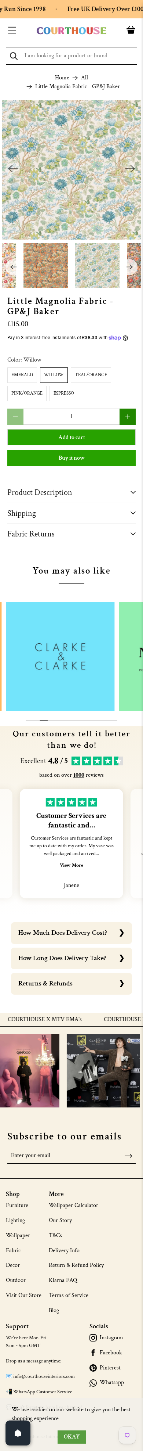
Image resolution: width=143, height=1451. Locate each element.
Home (62, 78)
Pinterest (110, 1368)
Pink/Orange (27, 393)
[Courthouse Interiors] (71, 31)
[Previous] (13, 169)
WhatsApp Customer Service (42, 1392)
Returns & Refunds (45, 983)
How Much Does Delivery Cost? (62, 932)
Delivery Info (64, 1250)
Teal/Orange (91, 375)
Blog (54, 1310)
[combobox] (71, 56)
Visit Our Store (23, 1295)
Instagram (111, 1338)
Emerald (22, 375)
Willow (54, 375)
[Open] (18, 1433)
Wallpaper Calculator (73, 1205)
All (84, 78)
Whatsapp (112, 1382)
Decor (13, 1265)
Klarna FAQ (63, 1280)
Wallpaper (18, 1235)
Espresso (64, 393)
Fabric (13, 1250)
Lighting (15, 1220)
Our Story (60, 1220)
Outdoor (16, 1280)
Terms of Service (68, 1295)
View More (71, 865)
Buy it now (72, 458)
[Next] (130, 169)
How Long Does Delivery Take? (62, 958)
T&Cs (55, 1235)
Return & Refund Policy (76, 1265)
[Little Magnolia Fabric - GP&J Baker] (72, 170)
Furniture (17, 1205)
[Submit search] (14, 56)
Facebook (111, 1353)
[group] (60, 656)
